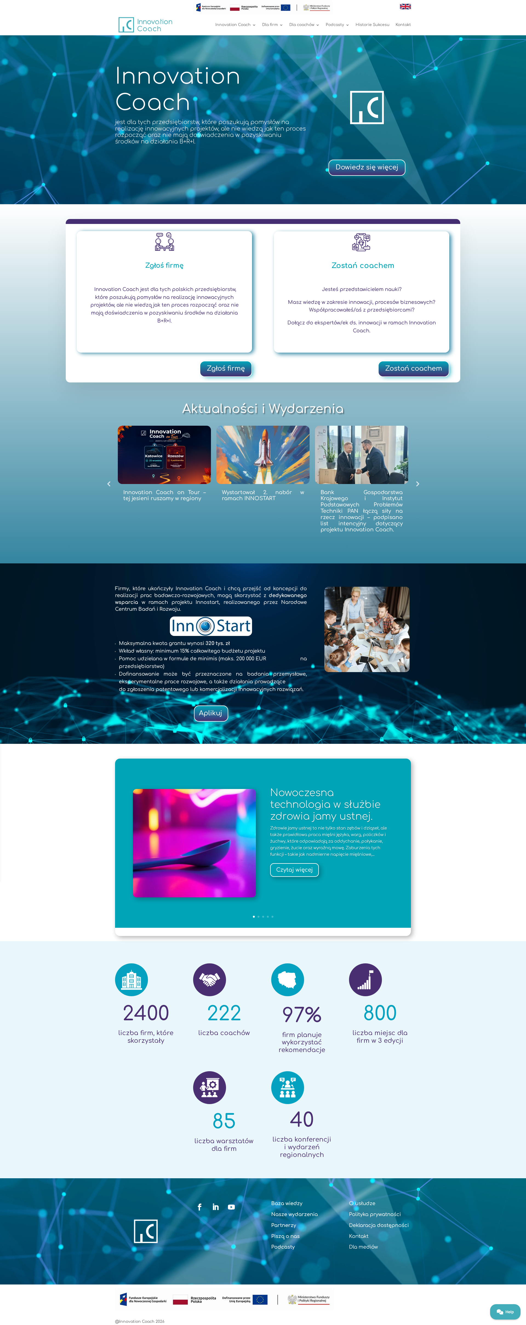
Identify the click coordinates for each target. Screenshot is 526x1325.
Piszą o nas (285, 1236)
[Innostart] (211, 626)
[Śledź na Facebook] (200, 1207)
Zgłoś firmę (226, 368)
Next (417, 483)
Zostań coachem (413, 368)
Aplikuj (210, 713)
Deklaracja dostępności (379, 1225)
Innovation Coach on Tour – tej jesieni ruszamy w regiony (168, 495)
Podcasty (335, 25)
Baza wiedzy (286, 1203)
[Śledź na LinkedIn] (215, 1207)
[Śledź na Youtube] (231, 1207)
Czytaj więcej (294, 870)
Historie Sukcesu (373, 25)
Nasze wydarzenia (294, 1214)
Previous (109, 483)
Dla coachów (301, 25)
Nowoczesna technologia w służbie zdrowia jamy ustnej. (325, 804)
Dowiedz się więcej (367, 167)
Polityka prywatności (375, 1214)
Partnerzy (283, 1225)
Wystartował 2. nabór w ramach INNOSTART (266, 495)
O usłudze (362, 1203)
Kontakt (403, 25)
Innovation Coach (233, 25)
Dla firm (270, 25)
